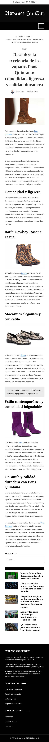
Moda (24, 49)
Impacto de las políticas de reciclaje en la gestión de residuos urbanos (32, 576)
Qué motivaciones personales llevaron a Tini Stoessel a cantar (30, 627)
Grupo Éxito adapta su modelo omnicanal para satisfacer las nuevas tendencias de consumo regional (32, 601)
